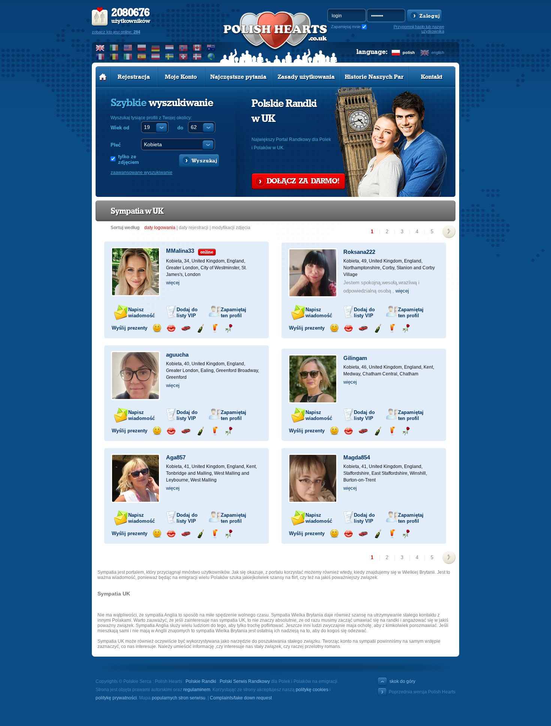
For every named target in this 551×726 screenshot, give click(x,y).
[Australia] (211, 47)
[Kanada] (197, 47)
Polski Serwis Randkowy (245, 681)
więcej (173, 282)
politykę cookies (312, 689)
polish (409, 52)
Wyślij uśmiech (157, 328)
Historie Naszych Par (374, 77)
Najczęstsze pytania (238, 77)
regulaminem (196, 689)
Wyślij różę (229, 328)
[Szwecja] (169, 56)
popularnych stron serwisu (178, 697)
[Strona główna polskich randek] (103, 76)
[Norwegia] (183, 47)
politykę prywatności (116, 697)
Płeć (116, 145)
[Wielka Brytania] (100, 47)
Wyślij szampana (200, 328)
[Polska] (142, 47)
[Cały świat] (211, 56)
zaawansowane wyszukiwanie (141, 172)
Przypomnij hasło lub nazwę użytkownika (419, 28)
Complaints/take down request (241, 697)
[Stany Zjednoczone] (128, 47)
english (437, 52)
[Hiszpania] (142, 56)
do (180, 127)
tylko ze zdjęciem (128, 159)
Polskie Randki (201, 681)
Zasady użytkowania (306, 77)
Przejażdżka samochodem (185, 328)
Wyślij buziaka (171, 328)
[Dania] (197, 56)
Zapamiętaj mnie (346, 26)
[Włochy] (128, 56)
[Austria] (155, 56)
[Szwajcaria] (183, 56)
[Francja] (100, 56)
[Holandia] (169, 47)
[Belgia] (114, 56)
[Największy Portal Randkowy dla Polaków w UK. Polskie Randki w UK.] (275, 38)
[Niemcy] (155, 47)
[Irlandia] (114, 47)
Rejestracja (134, 77)
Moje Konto (181, 77)
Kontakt (431, 77)
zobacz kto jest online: (116, 32)
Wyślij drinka (214, 328)
